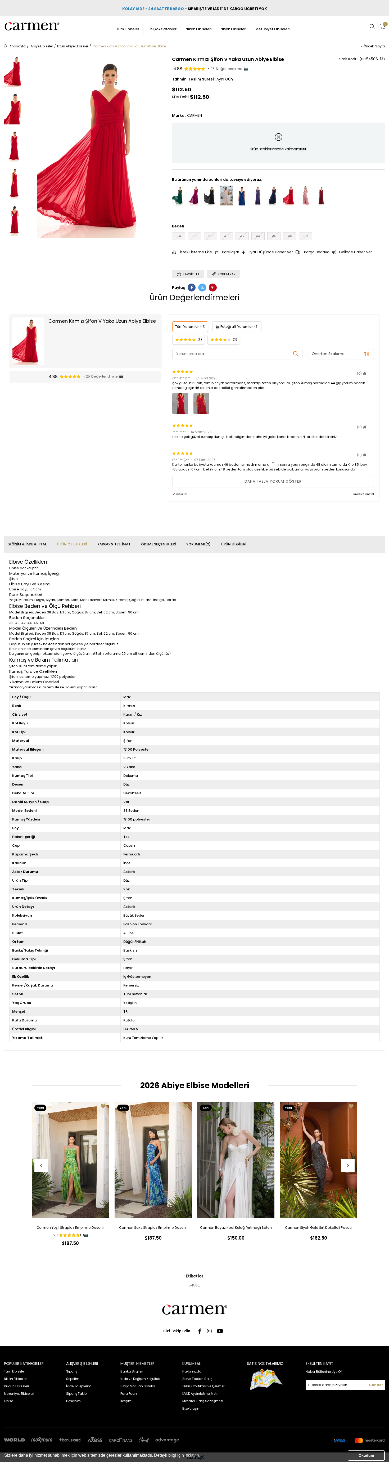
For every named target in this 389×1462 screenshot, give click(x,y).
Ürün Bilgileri (233, 544)
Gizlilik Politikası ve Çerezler (203, 1386)
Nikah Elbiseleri (198, 29)
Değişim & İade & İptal (27, 544)
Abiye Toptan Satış (197, 1378)
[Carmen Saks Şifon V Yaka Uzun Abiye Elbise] (242, 195)
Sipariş (71, 1371)
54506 (194, 1285)
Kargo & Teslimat (113, 544)
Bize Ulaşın (190, 1408)
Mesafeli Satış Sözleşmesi (202, 1401)
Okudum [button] (366, 1455)
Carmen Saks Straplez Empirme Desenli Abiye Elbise (153, 1228)
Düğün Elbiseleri (16, 1386)
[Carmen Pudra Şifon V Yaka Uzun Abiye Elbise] (305, 195)
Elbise (8, 1401)
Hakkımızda (191, 1371)
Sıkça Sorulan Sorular (137, 1386)
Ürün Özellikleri (72, 544)
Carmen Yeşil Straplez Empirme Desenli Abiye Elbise (70, 1228)
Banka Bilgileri (131, 1371)
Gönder (376, 1384)
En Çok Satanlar (162, 29)
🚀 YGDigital (179, 494)
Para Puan (128, 1393)
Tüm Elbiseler (127, 29)
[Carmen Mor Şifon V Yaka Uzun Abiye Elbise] (258, 195)
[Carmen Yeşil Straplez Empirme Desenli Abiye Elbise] (70, 1160)
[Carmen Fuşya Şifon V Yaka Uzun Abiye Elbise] (194, 195)
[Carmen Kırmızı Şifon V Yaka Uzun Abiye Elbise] (289, 195)
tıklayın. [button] (193, 1455)
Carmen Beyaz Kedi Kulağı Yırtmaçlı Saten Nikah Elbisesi (236, 1228)
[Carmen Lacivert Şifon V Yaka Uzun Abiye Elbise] (274, 195)
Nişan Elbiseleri (233, 29)
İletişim (126, 1401)
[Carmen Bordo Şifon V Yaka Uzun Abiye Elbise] (321, 195)
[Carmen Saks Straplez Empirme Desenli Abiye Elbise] (153, 1160)
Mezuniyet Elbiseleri (272, 29)
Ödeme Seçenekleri (158, 544)
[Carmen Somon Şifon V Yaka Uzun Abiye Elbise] (226, 195)
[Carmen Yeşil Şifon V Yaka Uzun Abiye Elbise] (178, 195)
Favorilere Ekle (103, 1106)
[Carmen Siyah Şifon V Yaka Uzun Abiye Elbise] (210, 195)
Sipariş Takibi (76, 1393)
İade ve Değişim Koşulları (140, 1378)
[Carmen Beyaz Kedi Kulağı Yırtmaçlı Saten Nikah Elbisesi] (236, 1160)
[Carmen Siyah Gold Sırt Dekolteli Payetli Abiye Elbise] (319, 1160)
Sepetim (72, 1378)
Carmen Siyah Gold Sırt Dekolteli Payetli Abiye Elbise (318, 1228)
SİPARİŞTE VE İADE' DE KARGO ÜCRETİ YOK (228, 8)
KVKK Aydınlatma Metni (200, 1393)
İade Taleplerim (78, 1386)
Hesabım (73, 1401)
